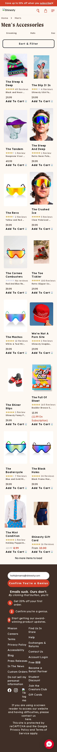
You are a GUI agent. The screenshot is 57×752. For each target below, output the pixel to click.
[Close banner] (52, 3)
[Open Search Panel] (38, 10)
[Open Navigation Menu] (52, 10)
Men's (18, 18)
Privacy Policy (19, 729)
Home (4, 18)
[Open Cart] (45, 10)
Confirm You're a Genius (28, 583)
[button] (49, 744)
